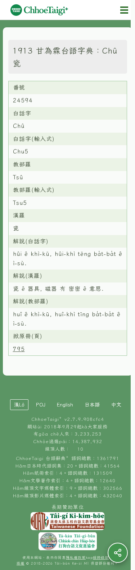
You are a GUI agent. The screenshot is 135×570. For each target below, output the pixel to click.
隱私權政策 (76, 558)
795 (19, 349)
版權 (20, 563)
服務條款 (101, 558)
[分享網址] (118, 553)
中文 (116, 405)
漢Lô (19, 405)
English (65, 405)
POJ (40, 405)
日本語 (92, 405)
